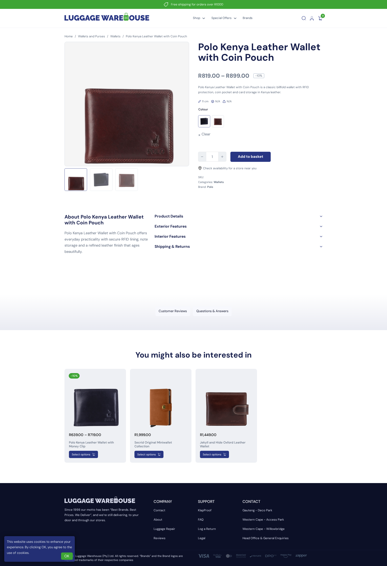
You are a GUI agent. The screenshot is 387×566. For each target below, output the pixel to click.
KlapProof (204, 510)
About (158, 520)
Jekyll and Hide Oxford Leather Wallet (223, 444)
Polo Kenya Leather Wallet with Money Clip (91, 444)
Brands (248, 18)
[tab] (172, 311)
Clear (206, 134)
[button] (238, 216)
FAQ (201, 520)
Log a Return (207, 529)
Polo (210, 187)
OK (66, 556)
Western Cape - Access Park (263, 520)
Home (68, 36)
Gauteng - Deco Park (257, 510)
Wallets (115, 36)
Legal (201, 538)
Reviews (159, 538)
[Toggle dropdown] (203, 18)
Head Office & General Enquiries (265, 538)
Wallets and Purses (91, 36)
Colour (203, 109)
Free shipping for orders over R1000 (197, 4)
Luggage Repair (164, 529)
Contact (159, 510)
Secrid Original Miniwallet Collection (153, 444)
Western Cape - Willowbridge (263, 529)
